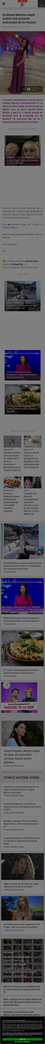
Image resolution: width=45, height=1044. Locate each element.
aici (13, 1027)
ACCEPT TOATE (23, 1039)
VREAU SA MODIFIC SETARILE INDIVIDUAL (22, 1041)
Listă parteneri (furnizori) (5, 1036)
